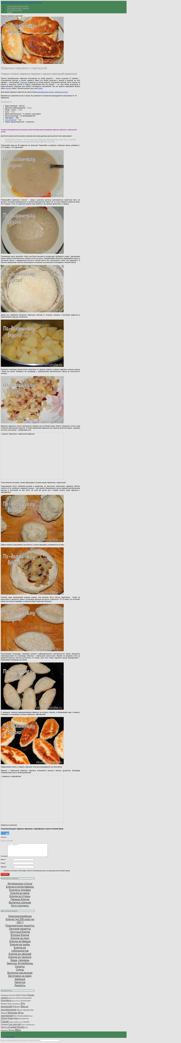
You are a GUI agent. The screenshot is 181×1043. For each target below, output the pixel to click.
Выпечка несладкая (19, 972)
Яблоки (11, 1030)
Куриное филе (26, 1000)
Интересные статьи (20, 883)
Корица (14, 1000)
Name (3, 859)
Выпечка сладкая (20, 902)
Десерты (19, 985)
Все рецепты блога (14, 10)
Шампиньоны (4, 1030)
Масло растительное (14, 1008)
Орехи (30, 1016)
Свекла (11, 1022)
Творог (23, 1024)
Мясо (15, 1016)
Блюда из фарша (20, 941)
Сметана (26, 1022)
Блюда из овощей (20, 953)
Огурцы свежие (23, 1016)
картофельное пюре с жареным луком (52, 92)
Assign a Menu (10, 1037)
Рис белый (21, 1018)
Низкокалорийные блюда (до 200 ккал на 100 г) (20, 919)
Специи (4, 1024)
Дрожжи (24, 995)
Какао (14, 998)
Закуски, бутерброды (20, 963)
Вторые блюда (20, 935)
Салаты (20, 966)
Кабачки (10, 998)
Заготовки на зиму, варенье (20, 977)
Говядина (12, 995)
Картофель (6, 1000)
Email (3, 863)
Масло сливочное (23, 1010)
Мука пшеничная (12, 1014)
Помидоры (12, 1018)
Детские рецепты (20, 928)
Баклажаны (4, 995)
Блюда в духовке (20, 889)
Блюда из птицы (19, 896)
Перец (4, 1018)
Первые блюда (19, 899)
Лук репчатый (10, 120)
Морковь (12, 1012)
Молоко (4, 1013)
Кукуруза (18, 1000)
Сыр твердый (14, 1024)
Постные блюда (20, 931)
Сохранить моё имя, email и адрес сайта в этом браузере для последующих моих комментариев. (36, 871)
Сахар (5, 1021)
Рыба (27, 1018)
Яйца (18, 1029)
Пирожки (23, 82)
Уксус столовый (9, 1027)
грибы (40, 88)
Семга (21, 1021)
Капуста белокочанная (24, 998)
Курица (4, 1003)
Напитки (19, 982)
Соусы (20, 969)
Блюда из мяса (19, 893)
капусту (9, 88)
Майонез (16, 1006)
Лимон (9, 1003)
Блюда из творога (19, 957)
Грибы (18, 995)
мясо (32, 88)
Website (3, 867)
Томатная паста (30, 1024)
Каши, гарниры (19, 960)
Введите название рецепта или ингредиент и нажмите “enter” (20, 1040)
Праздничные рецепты (19, 925)
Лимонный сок (16, 1003)
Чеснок (21, 1027)
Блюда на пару (20, 938)
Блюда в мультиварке (20, 886)
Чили (26, 1027)
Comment (4, 856)
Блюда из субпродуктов (20, 949)
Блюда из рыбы (20, 944)
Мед (32, 1010)
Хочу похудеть (20, 905)
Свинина (16, 1022)
